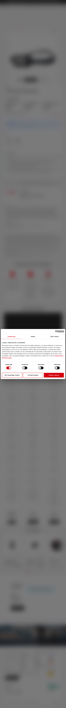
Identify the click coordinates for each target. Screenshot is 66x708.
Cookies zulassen (54, 375)
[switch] (24, 368)
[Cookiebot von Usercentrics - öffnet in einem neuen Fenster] (56, 331)
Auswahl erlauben (33, 375)
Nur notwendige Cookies (12, 375)
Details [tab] (33, 336)
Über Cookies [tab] (54, 336)
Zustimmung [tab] (11, 336)
